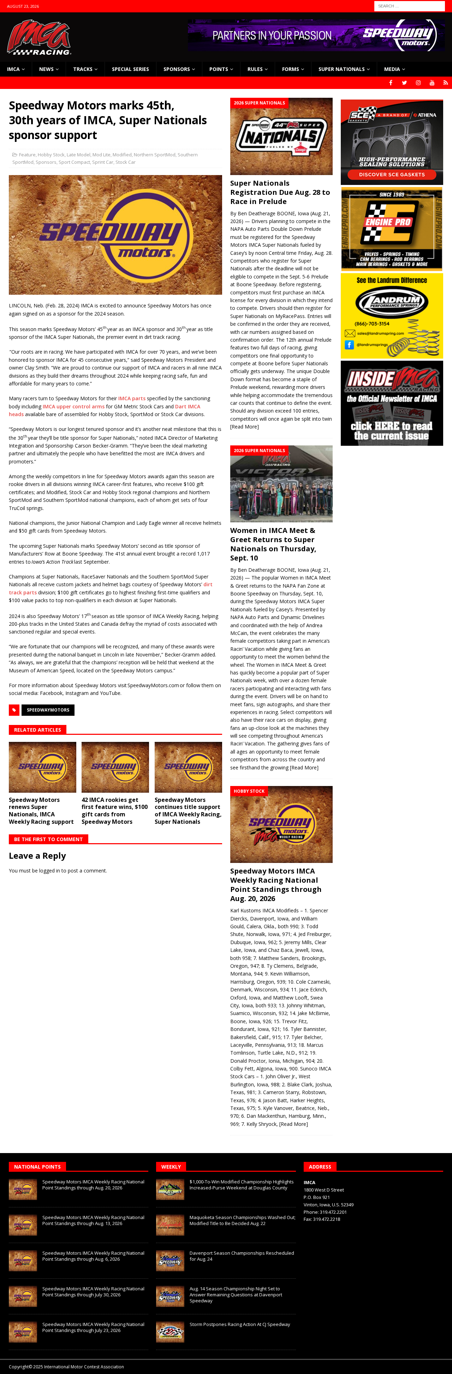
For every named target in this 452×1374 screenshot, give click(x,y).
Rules (255, 69)
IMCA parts (131, 398)
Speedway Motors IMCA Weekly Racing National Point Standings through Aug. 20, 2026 (276, 884)
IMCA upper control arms (74, 406)
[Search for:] (409, 5)
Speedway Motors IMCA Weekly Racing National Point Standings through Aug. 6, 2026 (93, 1256)
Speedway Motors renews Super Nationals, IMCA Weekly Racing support (41, 811)
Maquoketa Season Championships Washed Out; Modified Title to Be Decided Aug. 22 (243, 1220)
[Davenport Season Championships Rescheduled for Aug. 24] (170, 1260)
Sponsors (176, 69)
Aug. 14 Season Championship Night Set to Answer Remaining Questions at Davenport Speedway (236, 1294)
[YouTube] (432, 83)
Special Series (130, 69)
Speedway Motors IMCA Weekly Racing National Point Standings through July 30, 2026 (93, 1291)
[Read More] (244, 426)
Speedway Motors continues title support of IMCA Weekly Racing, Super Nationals (188, 811)
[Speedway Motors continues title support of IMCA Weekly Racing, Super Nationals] (188, 767)
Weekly (171, 1166)
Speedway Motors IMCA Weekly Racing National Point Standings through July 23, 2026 (93, 1327)
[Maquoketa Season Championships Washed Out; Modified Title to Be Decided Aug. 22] (170, 1225)
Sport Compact (74, 162)
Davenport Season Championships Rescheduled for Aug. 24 (242, 1256)
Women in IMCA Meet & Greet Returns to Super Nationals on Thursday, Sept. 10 (273, 544)
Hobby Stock (51, 154)
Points (218, 69)
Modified (122, 154)
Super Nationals (342, 69)
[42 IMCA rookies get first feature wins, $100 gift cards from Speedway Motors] (115, 767)
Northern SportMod (155, 154)
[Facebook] (391, 83)
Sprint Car (102, 162)
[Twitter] (404, 83)
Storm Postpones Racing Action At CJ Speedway (240, 1324)
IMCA (13, 69)
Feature (27, 154)
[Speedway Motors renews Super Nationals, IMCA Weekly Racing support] (42, 767)
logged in (49, 870)
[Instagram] (418, 83)
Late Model (78, 154)
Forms (290, 69)
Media (392, 69)
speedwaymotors (48, 710)
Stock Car (125, 162)
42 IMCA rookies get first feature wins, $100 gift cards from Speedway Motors (115, 811)
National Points (37, 1166)
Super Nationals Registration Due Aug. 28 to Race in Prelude (280, 192)
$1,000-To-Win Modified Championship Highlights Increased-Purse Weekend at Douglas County (242, 1184)
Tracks (83, 69)
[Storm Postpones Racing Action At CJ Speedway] (170, 1332)
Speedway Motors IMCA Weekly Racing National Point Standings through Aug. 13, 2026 (93, 1220)
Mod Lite (102, 154)
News (46, 69)
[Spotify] (446, 83)
